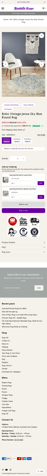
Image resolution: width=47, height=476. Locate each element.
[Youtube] (6, 470)
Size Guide (41, 135)
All (11, 19)
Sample (4, 369)
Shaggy (4, 398)
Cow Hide (5, 404)
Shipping (5, 347)
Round (4, 389)
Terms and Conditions (9, 356)
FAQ (3, 359)
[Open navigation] (6, 8)
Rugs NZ (5, 338)
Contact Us (6, 341)
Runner (4, 392)
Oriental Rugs (7, 386)
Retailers (5, 362)
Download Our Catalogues (11, 372)
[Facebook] (2, 470)
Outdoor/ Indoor (7, 401)
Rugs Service (7, 365)
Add (40, 183)
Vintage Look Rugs (8, 411)
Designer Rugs (7, 395)
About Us (5, 344)
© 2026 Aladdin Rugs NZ (9, 473)
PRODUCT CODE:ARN (11, 148)
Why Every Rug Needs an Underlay (14, 327)
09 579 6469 (18, 440)
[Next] (44, 2)
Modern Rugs (7, 382)
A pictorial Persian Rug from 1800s (14, 308)
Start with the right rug (9, 312)
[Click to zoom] (41, 35)
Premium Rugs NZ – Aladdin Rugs (14, 318)
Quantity (5, 158)
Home (5, 19)
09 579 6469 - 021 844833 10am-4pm (23, 13)
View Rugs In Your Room (11, 353)
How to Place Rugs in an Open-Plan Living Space (19, 315)
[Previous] (2, 2)
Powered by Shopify (24, 473)
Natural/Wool (6, 407)
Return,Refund (7, 350)
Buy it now (23, 210)
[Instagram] (10, 470)
